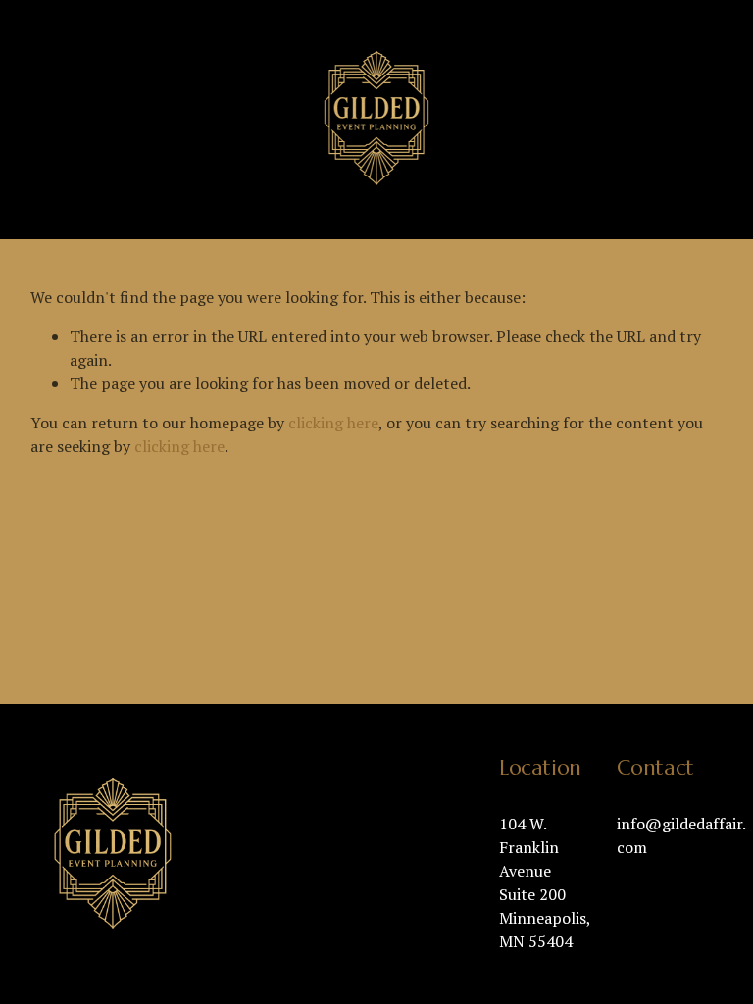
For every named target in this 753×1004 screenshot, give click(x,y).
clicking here (333, 422)
